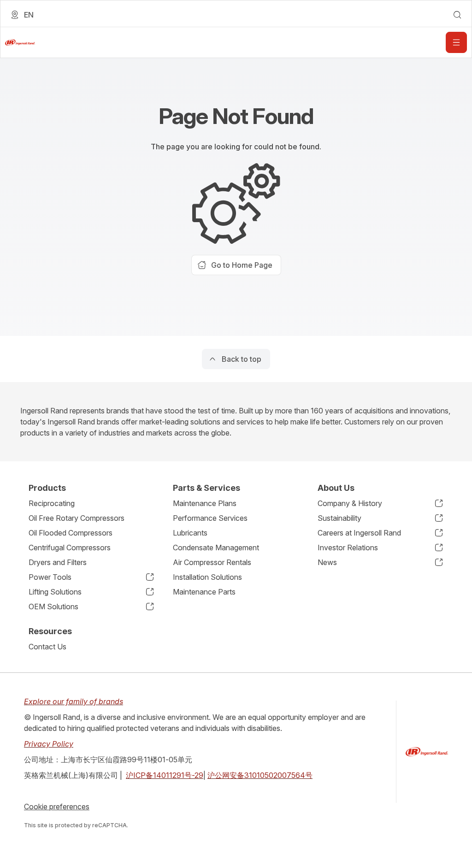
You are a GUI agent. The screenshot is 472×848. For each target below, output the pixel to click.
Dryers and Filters (58, 562)
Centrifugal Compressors (70, 547)
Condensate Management (216, 547)
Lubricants (190, 532)
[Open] (456, 42)
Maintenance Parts (204, 591)
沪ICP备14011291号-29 (164, 775)
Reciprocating (52, 503)
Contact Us (47, 646)
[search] (457, 14)
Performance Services (210, 518)
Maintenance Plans (204, 503)
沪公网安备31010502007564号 (260, 775)
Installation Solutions (207, 577)
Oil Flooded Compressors (70, 532)
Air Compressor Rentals (212, 562)
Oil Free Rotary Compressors (76, 518)
